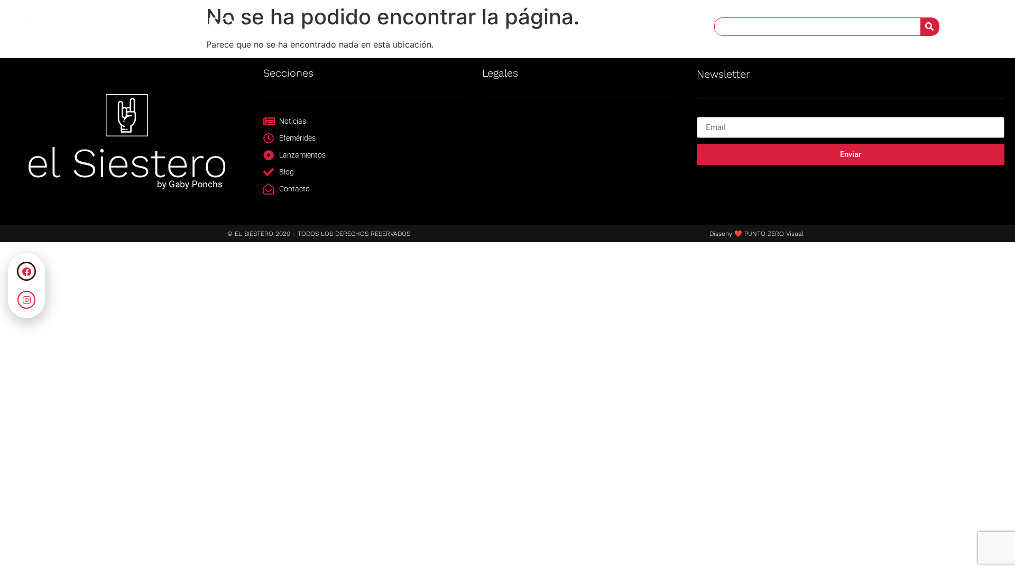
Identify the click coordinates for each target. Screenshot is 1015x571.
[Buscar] (929, 26)
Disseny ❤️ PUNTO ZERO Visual (756, 233)
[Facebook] (26, 271)
